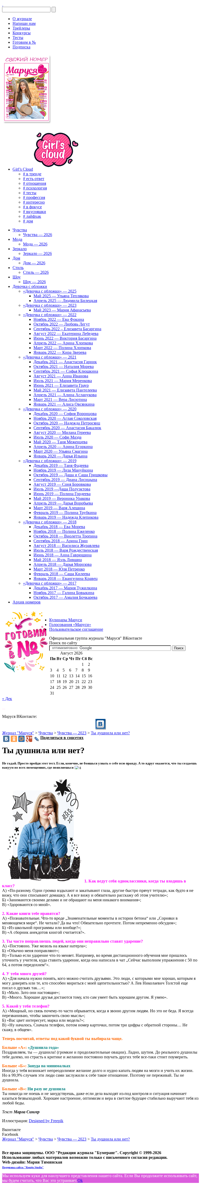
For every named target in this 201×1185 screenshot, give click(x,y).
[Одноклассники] (14, 739)
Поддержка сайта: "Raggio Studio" (23, 1167)
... (3, 707)
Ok (80, 1180)
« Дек (7, 698)
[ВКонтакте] (2, 4)
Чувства (45, 733)
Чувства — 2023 (71, 733)
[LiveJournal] (37, 739)
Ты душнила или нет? (110, 733)
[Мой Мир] (21, 739)
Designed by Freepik (46, 1121)
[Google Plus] (29, 739)
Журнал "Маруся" (18, 733)
